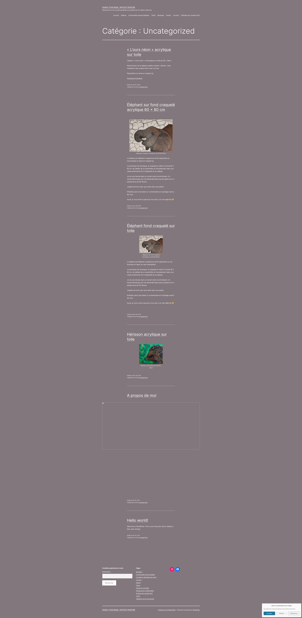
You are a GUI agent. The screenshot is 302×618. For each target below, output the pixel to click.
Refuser (281, 613)
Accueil (116, 15)
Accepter (269, 613)
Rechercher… (106, 572)
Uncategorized (143, 87)
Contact (176, 15)
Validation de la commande (145, 599)
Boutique (160, 15)
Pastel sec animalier (142, 588)
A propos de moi (141, 395)
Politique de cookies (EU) (190, 15)
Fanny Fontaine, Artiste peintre (118, 7)
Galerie (123, 15)
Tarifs (153, 15)
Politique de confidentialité (145, 591)
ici (152, 73)
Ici (153, 161)
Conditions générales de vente (146, 577)
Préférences (293, 613)
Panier (168, 15)
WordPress (196, 610)
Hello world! (137, 520)
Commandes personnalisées (138, 15)
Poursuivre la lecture (134, 78)
